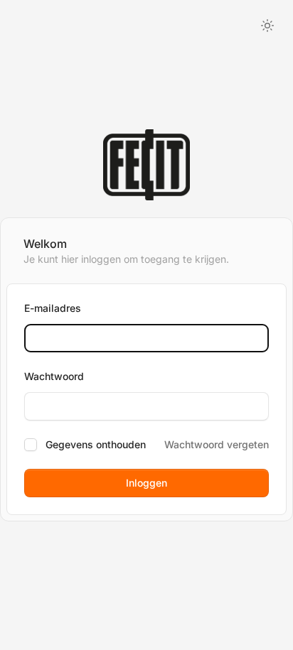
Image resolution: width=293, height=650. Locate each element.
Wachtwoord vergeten (216, 444)
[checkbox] (30, 444)
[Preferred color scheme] (267, 25)
